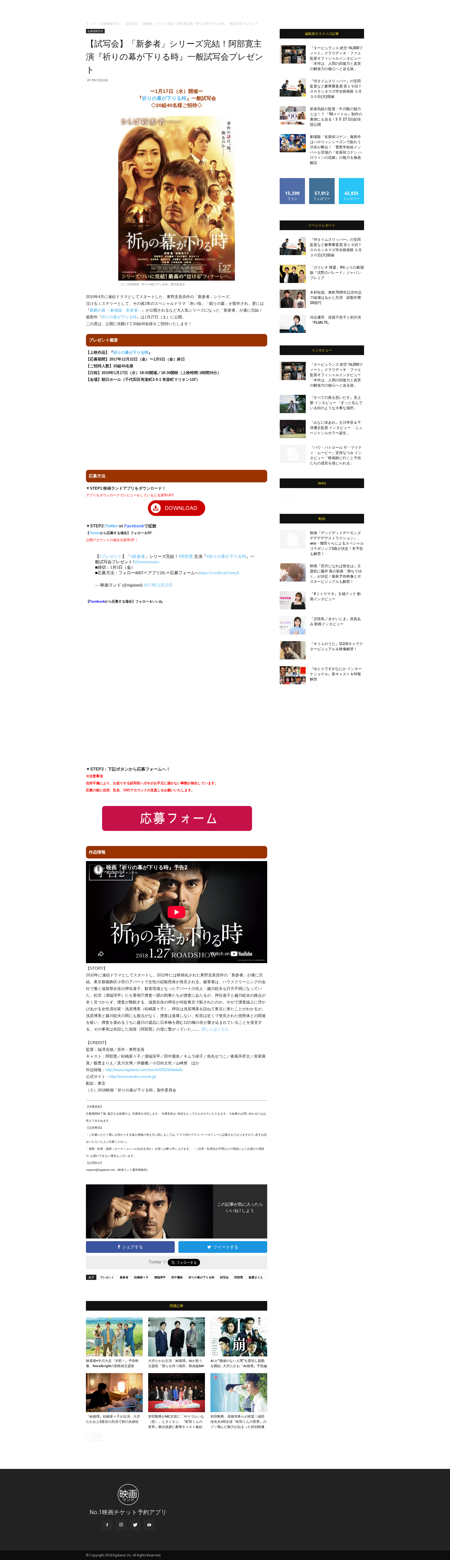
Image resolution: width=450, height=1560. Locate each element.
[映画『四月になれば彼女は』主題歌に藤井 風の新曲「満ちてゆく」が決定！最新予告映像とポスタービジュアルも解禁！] (293, 572)
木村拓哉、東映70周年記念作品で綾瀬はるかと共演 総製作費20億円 (335, 297)
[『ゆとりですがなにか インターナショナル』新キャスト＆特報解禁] (293, 675)
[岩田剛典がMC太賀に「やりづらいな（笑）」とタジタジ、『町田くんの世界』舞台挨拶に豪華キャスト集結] (176, 1392)
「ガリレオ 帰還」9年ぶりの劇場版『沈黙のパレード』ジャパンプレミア (337, 272)
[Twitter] (135, 1525)
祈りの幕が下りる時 (164, 98)
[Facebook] (107, 1525)
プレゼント (107, 1277)
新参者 (124, 1277)
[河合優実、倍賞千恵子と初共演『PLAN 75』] (293, 324)
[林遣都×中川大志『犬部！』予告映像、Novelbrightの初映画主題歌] (114, 1336)
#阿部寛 (185, 556)
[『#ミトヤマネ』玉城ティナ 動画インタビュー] (293, 600)
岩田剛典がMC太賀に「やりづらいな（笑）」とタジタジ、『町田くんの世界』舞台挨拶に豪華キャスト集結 (176, 1421)
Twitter (111, 526)
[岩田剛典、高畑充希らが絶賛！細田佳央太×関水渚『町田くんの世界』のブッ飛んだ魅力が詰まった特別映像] (238, 1392)
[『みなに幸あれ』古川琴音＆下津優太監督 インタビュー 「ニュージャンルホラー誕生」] (293, 429)
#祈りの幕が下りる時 (226, 556)
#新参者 (137, 556)
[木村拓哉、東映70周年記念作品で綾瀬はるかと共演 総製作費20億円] (293, 299)
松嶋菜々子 (141, 1277)
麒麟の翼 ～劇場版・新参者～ (116, 310)
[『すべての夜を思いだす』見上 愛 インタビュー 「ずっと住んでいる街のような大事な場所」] (293, 404)
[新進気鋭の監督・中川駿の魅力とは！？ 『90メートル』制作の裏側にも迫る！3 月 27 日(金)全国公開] (293, 115)
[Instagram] (121, 1525)
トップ (90, 23)
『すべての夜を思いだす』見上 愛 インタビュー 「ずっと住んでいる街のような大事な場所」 (336, 402)
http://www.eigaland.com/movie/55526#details (144, 1070)
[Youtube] (149, 1525)
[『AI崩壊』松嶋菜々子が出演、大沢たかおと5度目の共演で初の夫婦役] (114, 1392)
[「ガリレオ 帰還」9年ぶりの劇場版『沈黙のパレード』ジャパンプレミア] (293, 274)
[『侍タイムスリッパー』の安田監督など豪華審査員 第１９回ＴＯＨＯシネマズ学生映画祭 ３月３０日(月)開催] (293, 87)
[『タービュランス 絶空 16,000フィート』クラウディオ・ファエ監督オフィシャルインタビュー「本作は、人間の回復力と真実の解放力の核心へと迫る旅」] (293, 54)
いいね (292, 180)
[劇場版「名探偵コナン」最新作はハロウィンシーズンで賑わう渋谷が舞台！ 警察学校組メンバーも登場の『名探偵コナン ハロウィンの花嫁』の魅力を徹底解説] (293, 143)
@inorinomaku (146, 562)
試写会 (224, 1277)
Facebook (134, 526)
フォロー (322, 180)
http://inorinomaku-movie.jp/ (132, 1076)
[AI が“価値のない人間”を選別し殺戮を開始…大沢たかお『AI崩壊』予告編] (238, 1336)
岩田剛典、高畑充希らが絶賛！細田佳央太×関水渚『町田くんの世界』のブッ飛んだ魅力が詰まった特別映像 (238, 1421)
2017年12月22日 (158, 585)
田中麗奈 (177, 1277)
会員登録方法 (109, 23)
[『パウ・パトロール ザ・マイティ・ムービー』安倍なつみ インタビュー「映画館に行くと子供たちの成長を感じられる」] (293, 454)
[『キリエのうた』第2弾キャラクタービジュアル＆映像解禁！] (293, 650)
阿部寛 (238, 1277)
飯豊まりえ (256, 1277)
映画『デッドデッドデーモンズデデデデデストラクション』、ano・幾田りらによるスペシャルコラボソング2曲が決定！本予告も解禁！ (337, 543)
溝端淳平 (160, 1277)
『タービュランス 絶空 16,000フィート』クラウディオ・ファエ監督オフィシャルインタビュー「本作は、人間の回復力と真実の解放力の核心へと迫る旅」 (336, 58)
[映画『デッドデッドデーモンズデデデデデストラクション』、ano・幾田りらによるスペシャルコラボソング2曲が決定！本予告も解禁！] (293, 539)
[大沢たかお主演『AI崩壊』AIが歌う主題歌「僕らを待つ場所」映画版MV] (176, 1336)
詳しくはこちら (215, 1029)
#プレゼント (110, 556)
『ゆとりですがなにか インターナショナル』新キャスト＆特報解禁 (336, 674)
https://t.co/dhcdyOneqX (219, 573)
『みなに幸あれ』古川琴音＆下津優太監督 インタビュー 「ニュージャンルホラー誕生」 (336, 427)
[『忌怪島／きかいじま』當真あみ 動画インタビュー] (293, 625)
